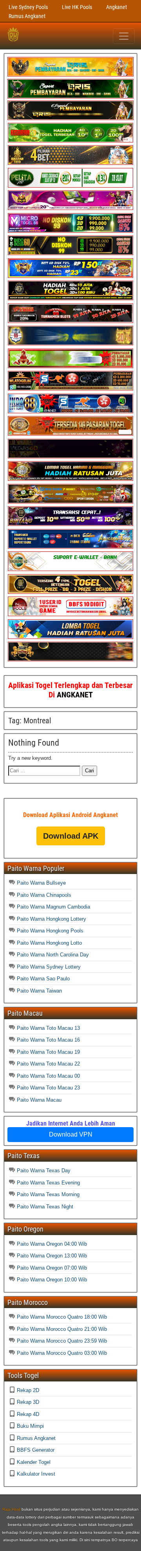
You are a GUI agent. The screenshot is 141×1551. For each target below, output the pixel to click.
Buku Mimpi (30, 1426)
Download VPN (70, 1134)
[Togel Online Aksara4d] (70, 502)
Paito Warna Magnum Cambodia (53, 907)
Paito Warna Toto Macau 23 (48, 1088)
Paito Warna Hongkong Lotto (49, 943)
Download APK (70, 836)
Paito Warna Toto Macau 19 (48, 1052)
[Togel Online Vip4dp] (70, 298)
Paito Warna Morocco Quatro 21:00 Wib (62, 1329)
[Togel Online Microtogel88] (70, 231)
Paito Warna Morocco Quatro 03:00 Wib (62, 1353)
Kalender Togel (34, 1462)
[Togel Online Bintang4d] (70, 524)
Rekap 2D (28, 1390)
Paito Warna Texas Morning (48, 1194)
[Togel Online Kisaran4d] (70, 141)
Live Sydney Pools (28, 7)
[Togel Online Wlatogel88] (70, 389)
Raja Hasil (11, 1509)
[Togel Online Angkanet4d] (70, 569)
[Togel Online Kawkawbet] (70, 321)
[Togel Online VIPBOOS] (70, 75)
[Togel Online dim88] (70, 97)
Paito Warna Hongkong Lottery (51, 919)
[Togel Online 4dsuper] (70, 118)
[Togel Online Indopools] (70, 614)
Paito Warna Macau (39, 1100)
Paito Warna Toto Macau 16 (48, 1040)
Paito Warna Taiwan (39, 991)
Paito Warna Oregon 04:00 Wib (52, 1244)
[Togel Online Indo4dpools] (70, 637)
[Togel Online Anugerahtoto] (70, 547)
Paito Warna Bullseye (41, 883)
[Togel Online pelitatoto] (70, 186)
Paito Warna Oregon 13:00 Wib (52, 1256)
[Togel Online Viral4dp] (70, 208)
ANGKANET (75, 694)
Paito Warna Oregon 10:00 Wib (52, 1280)
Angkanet (116, 7)
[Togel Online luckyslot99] (70, 344)
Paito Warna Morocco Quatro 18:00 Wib (62, 1317)
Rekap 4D (28, 1414)
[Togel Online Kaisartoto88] (70, 366)
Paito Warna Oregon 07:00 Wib (52, 1268)
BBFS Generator (35, 1450)
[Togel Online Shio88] (70, 479)
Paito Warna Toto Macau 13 (48, 1028)
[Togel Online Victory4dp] (70, 276)
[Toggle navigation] (124, 36)
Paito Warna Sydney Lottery (49, 967)
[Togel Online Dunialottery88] (70, 434)
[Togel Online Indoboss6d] (70, 253)
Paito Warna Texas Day (43, 1170)
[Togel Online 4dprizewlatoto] (70, 592)
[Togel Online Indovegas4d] (70, 659)
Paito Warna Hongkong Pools (50, 931)
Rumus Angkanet (27, 16)
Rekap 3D (28, 1402)
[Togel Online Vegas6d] (70, 457)
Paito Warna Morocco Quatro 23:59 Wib (62, 1341)
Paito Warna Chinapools (44, 895)
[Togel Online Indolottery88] (70, 411)
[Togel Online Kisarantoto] (70, 163)
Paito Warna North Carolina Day (53, 955)
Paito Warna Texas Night (45, 1207)
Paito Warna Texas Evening (48, 1183)
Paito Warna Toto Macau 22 (48, 1064)
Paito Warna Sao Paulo (43, 979)
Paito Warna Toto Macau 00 (48, 1076)
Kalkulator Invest (36, 1474)
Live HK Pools (77, 7)
